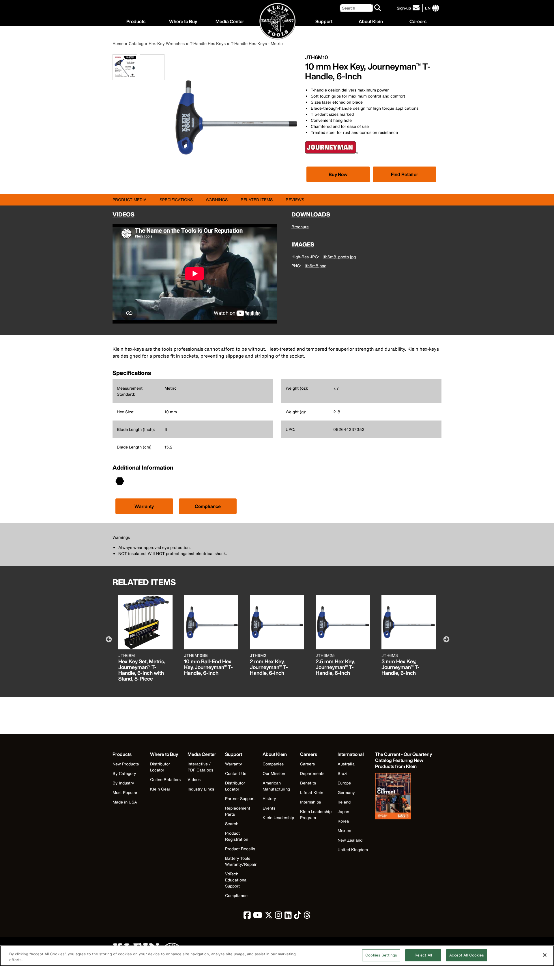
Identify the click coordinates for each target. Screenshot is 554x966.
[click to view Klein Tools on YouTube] (257, 916)
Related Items (257, 200)
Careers (417, 21)
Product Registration (236, 836)
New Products (126, 764)
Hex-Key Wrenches (167, 43)
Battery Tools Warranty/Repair (241, 861)
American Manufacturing (276, 786)
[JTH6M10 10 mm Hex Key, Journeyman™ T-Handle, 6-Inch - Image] (236, 179)
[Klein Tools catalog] (404, 797)
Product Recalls (240, 849)
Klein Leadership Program (316, 814)
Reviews (295, 200)
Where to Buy (183, 21)
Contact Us (235, 773)
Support (323, 21)
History (269, 798)
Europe (344, 783)
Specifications (176, 200)
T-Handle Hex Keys (208, 43)
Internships (310, 802)
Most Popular (125, 792)
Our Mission (274, 773)
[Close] (544, 955)
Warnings (217, 200)
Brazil (343, 773)
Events (269, 808)
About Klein (371, 21)
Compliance (208, 506)
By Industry (123, 783)
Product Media (130, 200)
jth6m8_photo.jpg (339, 257)
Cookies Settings (381, 955)
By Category (124, 773)
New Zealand (350, 840)
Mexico (344, 830)
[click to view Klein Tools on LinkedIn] (288, 916)
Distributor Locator (160, 767)
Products (135, 21)
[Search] (378, 8)
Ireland (344, 802)
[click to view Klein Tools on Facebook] (247, 916)
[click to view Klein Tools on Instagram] (278, 916)
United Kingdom (353, 850)
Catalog (136, 43)
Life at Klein (311, 792)
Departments (312, 773)
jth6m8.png (315, 266)
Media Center (230, 21)
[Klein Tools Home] (277, 21)
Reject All (423, 955)
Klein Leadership (278, 817)
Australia (346, 764)
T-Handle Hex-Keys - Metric (257, 43)
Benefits (308, 783)
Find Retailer (404, 174)
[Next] (446, 639)
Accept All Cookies (466, 955)
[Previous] (108, 639)
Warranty (144, 506)
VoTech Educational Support (236, 880)
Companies (273, 764)
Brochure (300, 227)
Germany (346, 792)
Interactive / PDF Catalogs (200, 767)
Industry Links (201, 789)
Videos (194, 779)
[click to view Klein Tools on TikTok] (297, 916)
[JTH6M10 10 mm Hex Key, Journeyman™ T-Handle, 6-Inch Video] (141, 67)
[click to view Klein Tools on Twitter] (269, 916)
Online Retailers (165, 779)
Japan (343, 811)
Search (231, 824)
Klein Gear (160, 789)
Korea (343, 821)
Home (118, 43)
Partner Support (240, 798)
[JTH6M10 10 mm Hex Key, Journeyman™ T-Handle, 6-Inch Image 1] (125, 77)
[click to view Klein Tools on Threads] (307, 916)
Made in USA (125, 802)
